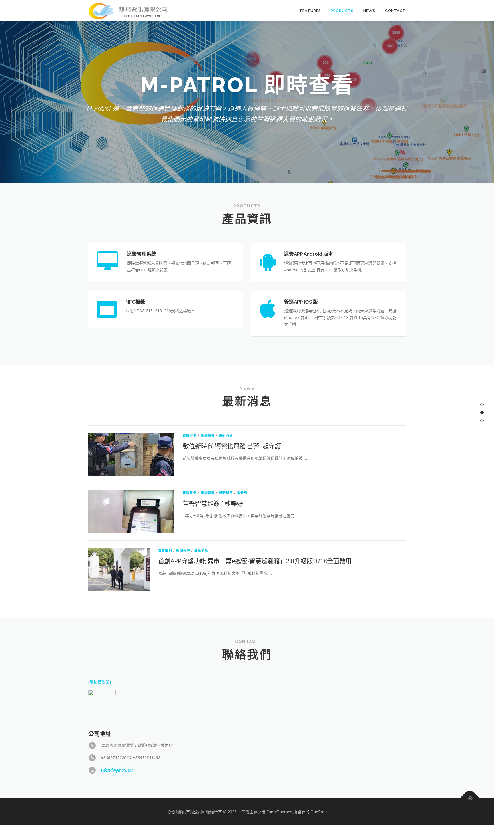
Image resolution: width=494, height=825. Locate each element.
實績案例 (190, 435)
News (369, 11)
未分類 (242, 493)
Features (310, 11)
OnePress (319, 811)
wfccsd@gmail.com (118, 770)
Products (342, 11)
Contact (395, 11)
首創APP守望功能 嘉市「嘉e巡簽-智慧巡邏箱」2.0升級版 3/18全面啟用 (255, 560)
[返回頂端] (470, 798)
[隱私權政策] (99, 682)
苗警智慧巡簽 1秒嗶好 (213, 503)
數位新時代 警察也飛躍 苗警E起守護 (232, 445)
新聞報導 (208, 435)
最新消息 (226, 435)
